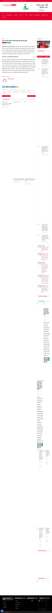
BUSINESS (31, 15)
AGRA (7, 89)
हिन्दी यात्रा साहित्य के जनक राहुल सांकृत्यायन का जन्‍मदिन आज (44, 256)
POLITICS (21, 15)
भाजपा (8, 93)
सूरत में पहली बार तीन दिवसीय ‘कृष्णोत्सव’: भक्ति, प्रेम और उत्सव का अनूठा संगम (48, 531)
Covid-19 (28, 91)
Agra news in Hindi (22, 89)
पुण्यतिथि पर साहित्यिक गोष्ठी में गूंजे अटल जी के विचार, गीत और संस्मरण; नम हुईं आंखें (48, 453)
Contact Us (5, 605)
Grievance (17, 608)
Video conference (15, 92)
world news (29, 92)
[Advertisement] (26, 30)
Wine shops (24, 92)
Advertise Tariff (18, 602)
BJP (33, 89)
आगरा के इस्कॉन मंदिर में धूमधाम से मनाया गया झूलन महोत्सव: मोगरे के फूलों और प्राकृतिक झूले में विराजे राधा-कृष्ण (46, 311)
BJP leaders (4, 91)
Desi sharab (4, 92)
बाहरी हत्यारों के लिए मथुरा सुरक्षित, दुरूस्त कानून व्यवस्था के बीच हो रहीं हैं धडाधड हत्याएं (30, 180)
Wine (20, 92)
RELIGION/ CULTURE (44, 15)
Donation (16, 600)
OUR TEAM (5, 607)
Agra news (16, 89)
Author (4, 76)
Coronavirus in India (16, 91)
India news (9, 92)
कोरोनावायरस (4, 93)
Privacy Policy (17, 604)
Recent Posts (8, 76)
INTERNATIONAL (9, 15)
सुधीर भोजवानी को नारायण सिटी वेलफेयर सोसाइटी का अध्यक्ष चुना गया (7, 104)
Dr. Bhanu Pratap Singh (45, 66)
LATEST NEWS (40, 56)
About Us (4, 603)
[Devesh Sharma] (5, 80)
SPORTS (4, 17)
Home (4, 15)
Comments (47, 56)
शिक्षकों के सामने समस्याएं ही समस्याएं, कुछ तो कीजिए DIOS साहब (45, 248)
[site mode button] (47, 19)
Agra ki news (11, 89)
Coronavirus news (23, 91)
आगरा (33, 92)
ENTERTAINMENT (37, 15)
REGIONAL (15, 15)
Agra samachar (29, 89)
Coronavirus (9, 91)
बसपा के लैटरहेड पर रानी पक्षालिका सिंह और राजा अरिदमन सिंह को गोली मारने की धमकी (18, 179)
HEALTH (26, 15)
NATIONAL (4, 42)
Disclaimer (17, 606)
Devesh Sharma (10, 44)
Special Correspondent (5, 107)
